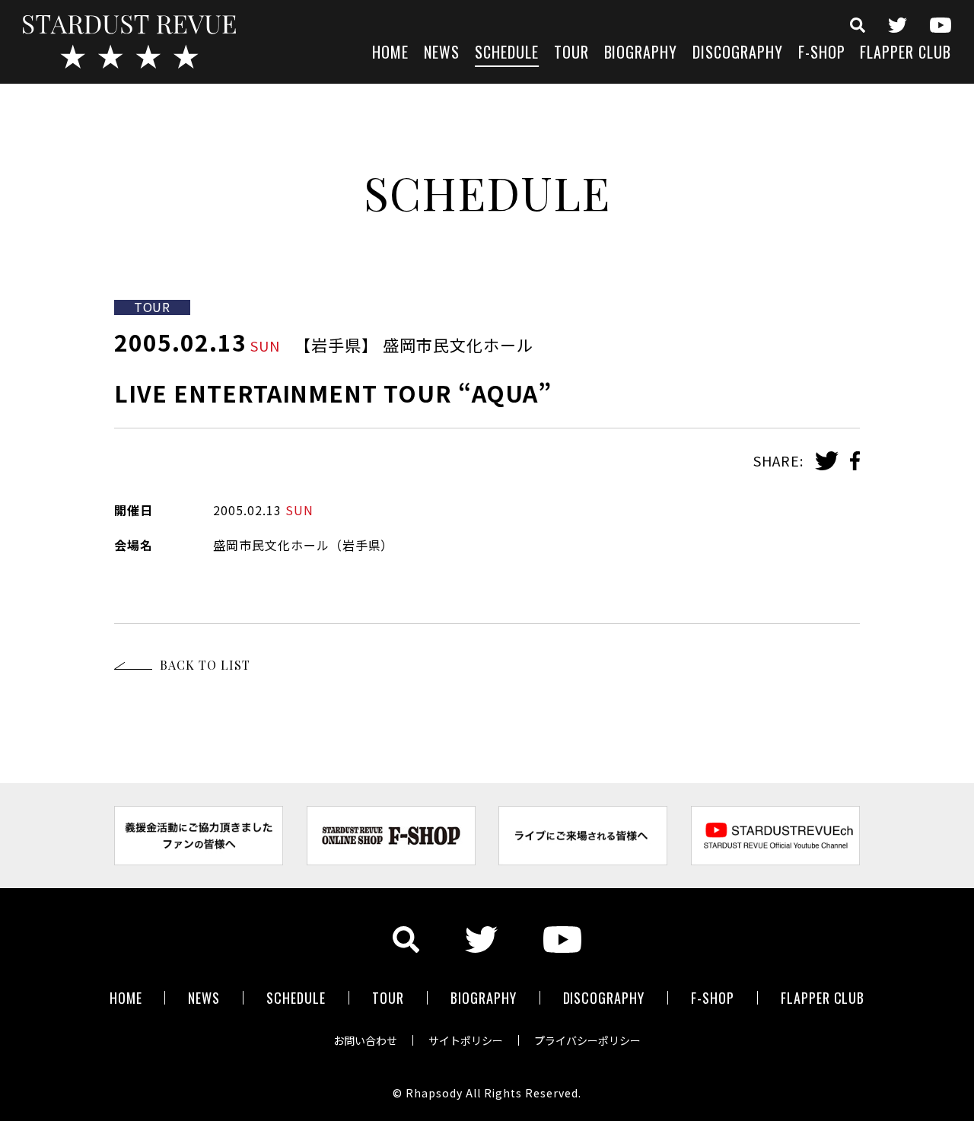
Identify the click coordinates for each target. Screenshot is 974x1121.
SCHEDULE (507, 53)
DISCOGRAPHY (737, 53)
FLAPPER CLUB (905, 53)
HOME (390, 53)
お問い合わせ (365, 1040)
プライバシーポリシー (587, 1040)
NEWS (442, 53)
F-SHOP (821, 53)
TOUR (571, 53)
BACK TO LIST (205, 665)
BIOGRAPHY (641, 53)
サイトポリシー (465, 1040)
